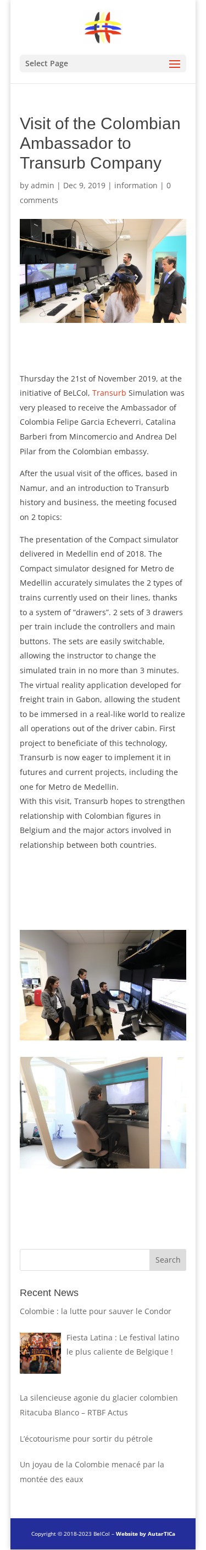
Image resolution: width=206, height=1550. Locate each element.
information (136, 185)
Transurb (109, 393)
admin (42, 185)
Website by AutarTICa (145, 1533)
